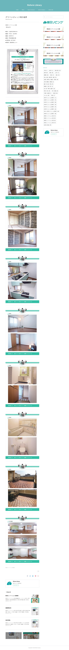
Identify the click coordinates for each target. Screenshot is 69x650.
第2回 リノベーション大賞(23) (10, 567)
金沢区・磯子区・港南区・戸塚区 (51, 79)
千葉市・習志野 (47, 93)
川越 (53, 95)
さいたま (46, 95)
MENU (23, 9)
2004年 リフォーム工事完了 (50, 113)
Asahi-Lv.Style (47, 124)
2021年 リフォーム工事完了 (50, 97)
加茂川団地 (8, 620)
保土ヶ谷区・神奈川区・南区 (50, 77)
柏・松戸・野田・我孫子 (49, 88)
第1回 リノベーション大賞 (50, 122)
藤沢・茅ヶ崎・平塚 (48, 84)
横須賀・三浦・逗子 (48, 86)
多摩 (46, 72)
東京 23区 (58, 70)
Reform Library (34, 5)
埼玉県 (55, 93)
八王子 (57, 72)
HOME (17, 9)
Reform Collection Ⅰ (41, 9)
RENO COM (51, 9)
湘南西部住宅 (8, 608)
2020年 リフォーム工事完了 (50, 99)
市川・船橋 (55, 90)
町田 (51, 72)
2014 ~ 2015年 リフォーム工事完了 (51, 111)
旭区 (52, 74)
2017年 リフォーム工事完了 (50, 106)
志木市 (51, 70)
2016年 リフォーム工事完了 (50, 109)
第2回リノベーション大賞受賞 (12, 595)
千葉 (45, 70)
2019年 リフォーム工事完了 (50, 102)
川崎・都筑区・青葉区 (49, 81)
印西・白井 (47, 90)
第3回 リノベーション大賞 (50, 118)
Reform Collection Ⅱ (31, 9)
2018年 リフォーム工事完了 (50, 104)
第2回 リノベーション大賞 (50, 120)
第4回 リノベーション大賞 (50, 115)
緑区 (57, 74)
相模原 (46, 74)
